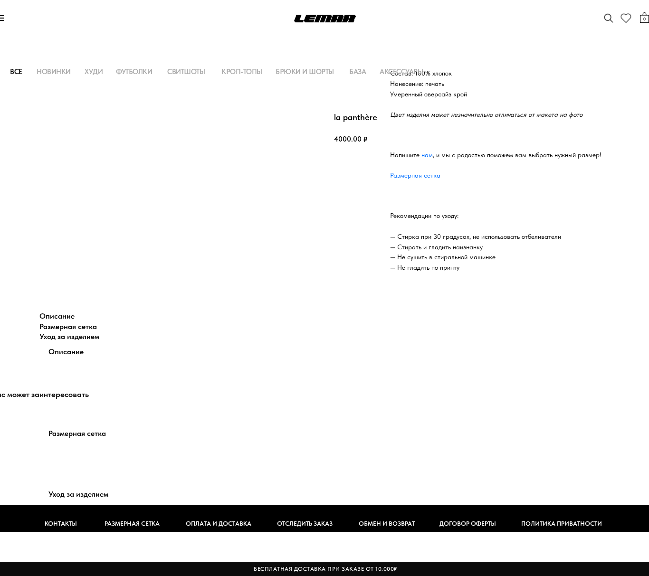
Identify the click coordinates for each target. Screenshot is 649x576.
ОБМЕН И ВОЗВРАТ (387, 523)
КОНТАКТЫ (61, 523)
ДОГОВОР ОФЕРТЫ (467, 523)
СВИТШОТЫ (186, 71)
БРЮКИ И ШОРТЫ (305, 71)
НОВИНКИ (54, 71)
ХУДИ (94, 71)
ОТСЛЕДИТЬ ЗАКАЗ (305, 523)
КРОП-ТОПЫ (241, 71)
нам (427, 155)
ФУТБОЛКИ (134, 71)
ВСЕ (16, 71)
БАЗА (357, 71)
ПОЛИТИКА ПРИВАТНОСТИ (561, 523)
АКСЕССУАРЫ (401, 71)
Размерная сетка (415, 175)
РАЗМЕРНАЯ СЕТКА (132, 523)
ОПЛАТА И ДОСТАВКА (218, 523)
